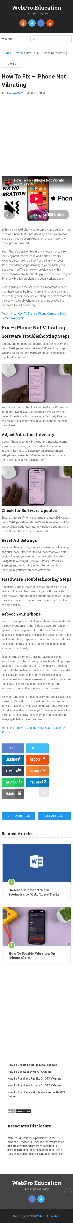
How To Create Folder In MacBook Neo (32, 1064)
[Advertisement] (36, 137)
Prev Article (20, 815)
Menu (9, 39)
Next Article (53, 815)
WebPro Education (36, 7)
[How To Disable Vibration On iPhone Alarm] (37, 926)
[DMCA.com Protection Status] (19, 1114)
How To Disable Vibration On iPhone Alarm (32, 955)
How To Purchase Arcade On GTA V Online (34, 1085)
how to (11, 63)
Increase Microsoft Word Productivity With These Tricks (34, 892)
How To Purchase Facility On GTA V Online (34, 1078)
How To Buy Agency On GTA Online (29, 1071)
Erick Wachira (14, 93)
